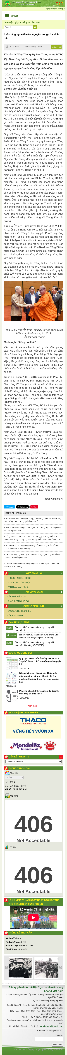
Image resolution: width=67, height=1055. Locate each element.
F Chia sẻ (9, 507)
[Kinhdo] (33, 728)
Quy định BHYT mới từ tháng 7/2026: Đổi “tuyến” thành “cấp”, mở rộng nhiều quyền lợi (40, 661)
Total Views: (12, 949)
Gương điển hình (33, 606)
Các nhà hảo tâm (16, 597)
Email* (60, 1035)
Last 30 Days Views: (16, 945)
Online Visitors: (14, 938)
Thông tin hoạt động (19, 578)
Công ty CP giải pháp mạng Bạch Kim (44, 1049)
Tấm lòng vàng (33, 592)
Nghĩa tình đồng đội (18, 582)
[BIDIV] (33, 741)
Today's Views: (13, 942)
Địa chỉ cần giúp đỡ (18, 601)
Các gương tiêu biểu (19, 611)
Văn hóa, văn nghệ (18, 587)
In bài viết (56, 46)
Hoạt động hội (34, 573)
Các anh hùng (15, 615)
